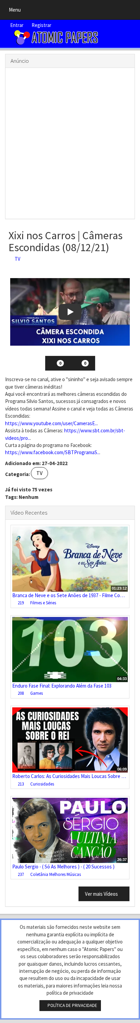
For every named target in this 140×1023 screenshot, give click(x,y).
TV (16, 259)
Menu (16, 11)
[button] (70, 312)
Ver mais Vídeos (102, 894)
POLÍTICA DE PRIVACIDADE (72, 1005)
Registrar (41, 25)
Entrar (16, 25)
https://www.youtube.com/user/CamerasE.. (51, 423)
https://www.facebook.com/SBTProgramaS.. (52, 452)
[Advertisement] (70, 143)
